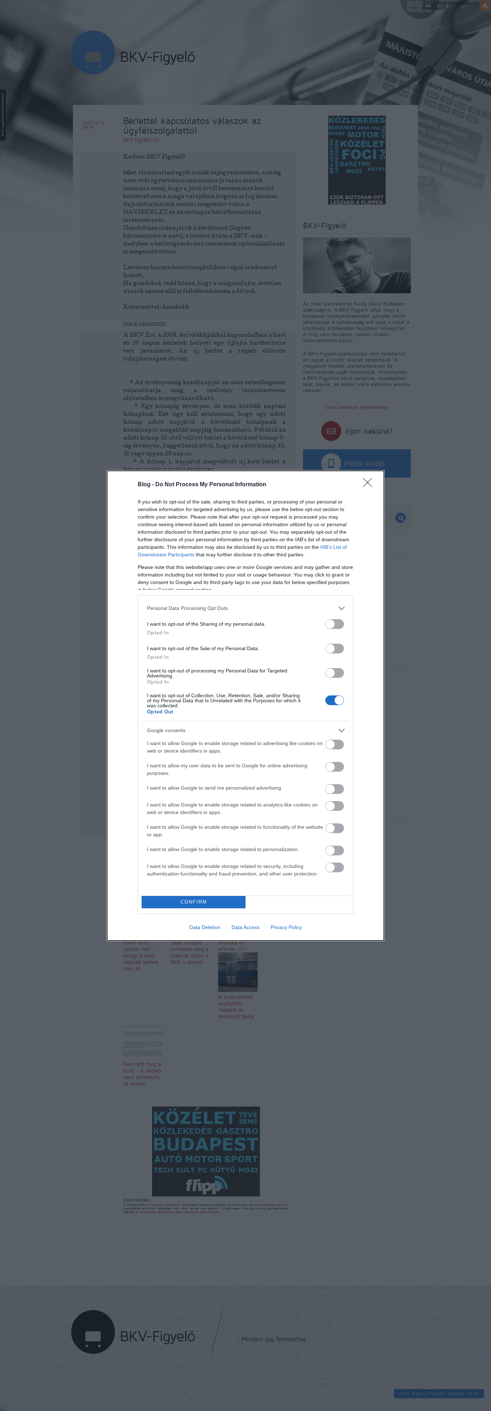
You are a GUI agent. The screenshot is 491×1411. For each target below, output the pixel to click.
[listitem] (245, 608)
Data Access (245, 927)
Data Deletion (204, 927)
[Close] (370, 485)
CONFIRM (193, 902)
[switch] (334, 624)
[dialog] (245, 706)
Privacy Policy (286, 927)
